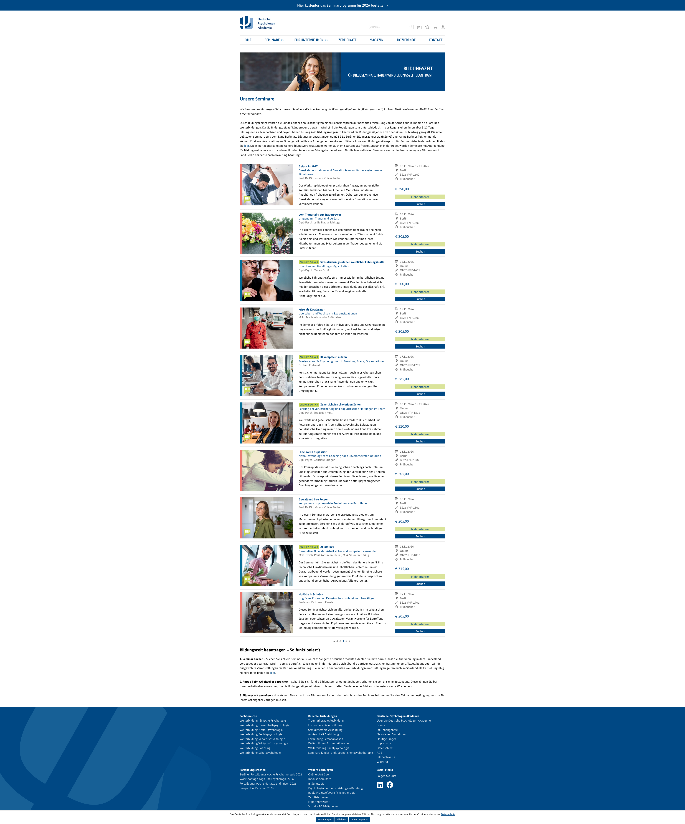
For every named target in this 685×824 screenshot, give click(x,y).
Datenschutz (385, 748)
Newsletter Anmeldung (391, 734)
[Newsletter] (419, 27)
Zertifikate (347, 40)
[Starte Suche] (411, 27)
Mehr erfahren (420, 196)
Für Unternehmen (309, 40)
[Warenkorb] (435, 27)
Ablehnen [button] (341, 819)
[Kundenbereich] (443, 27)
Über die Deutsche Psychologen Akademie (404, 720)
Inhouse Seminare (319, 778)
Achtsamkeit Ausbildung (323, 734)
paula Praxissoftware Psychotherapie (331, 792)
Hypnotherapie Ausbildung (325, 725)
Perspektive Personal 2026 (257, 788)
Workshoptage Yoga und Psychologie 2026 (267, 778)
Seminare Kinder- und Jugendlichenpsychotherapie (340, 752)
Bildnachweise (386, 757)
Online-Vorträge (318, 774)
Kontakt (436, 40)
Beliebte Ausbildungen (322, 716)
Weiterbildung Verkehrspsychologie (262, 738)
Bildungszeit (316, 783)
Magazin (377, 40)
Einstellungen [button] (324, 819)
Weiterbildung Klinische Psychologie (263, 720)
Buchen (420, 204)
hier (246, 145)
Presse (381, 725)
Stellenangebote (387, 729)
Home (246, 40)
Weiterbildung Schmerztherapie (328, 743)
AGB (379, 752)
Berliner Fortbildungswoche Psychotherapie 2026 (271, 774)
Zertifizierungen (318, 797)
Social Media (385, 769)
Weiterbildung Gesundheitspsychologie (265, 725)
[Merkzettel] (427, 27)
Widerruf (382, 761)
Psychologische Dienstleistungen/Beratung (335, 788)
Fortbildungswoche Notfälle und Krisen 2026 (268, 783)
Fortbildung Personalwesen (325, 738)
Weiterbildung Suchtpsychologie (328, 748)
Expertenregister (318, 801)
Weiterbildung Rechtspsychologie (261, 734)
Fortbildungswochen (253, 769)
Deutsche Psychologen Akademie (398, 716)
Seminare (272, 40)
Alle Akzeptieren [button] (359, 819)
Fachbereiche (248, 716)
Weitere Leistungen (320, 769)
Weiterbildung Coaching (255, 748)
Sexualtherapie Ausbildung (325, 729)
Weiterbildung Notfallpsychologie (261, 729)
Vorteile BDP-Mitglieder (323, 806)
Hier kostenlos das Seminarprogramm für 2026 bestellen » (342, 5)
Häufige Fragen (387, 738)
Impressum (384, 743)
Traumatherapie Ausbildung (326, 720)
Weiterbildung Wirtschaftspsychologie (264, 743)
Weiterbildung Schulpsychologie (260, 752)
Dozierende (406, 40)
